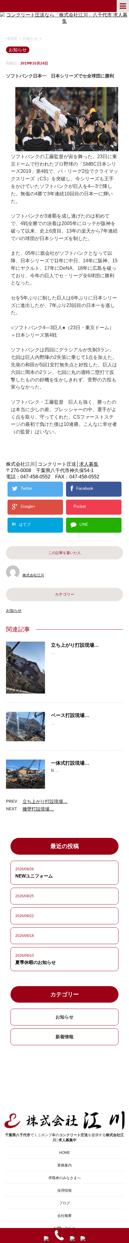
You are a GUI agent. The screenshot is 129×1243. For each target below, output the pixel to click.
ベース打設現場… (70, 715)
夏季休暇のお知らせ (35, 962)
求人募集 (88, 464)
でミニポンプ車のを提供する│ (64, 1137)
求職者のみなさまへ (64, 1178)
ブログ (64, 1203)
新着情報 (65, 1036)
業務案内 (64, 1165)
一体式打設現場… (70, 763)
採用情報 (64, 1190)
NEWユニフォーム (34, 875)
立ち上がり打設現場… (75, 645)
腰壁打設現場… (38, 808)
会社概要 (64, 1216)
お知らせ (14, 610)
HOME (64, 1153)
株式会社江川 (33, 575)
